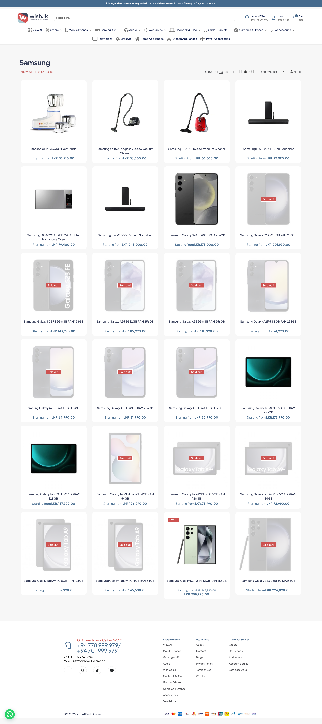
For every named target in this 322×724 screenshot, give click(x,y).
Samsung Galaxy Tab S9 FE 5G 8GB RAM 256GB (268, 410)
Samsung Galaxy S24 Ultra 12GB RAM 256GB (197, 580)
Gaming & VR (171, 657)
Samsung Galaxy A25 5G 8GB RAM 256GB (268, 321)
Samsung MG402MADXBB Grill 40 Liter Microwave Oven (53, 237)
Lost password (238, 669)
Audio (166, 663)
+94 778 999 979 (97, 645)
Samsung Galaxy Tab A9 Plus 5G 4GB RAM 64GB (268, 496)
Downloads (236, 651)
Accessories (170, 694)
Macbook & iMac (173, 676)
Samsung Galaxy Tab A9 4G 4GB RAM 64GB (125, 580)
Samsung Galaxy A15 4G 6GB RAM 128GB (197, 408)
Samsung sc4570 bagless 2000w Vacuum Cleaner (125, 151)
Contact (201, 651)
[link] (216, 72)
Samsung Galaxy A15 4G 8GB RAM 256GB (125, 408)
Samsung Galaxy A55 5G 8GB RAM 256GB (197, 321)
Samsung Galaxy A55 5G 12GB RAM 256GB (125, 321)
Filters (297, 71)
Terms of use (203, 669)
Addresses (235, 657)
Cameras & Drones (174, 688)
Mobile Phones (172, 651)
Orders (233, 644)
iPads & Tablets (172, 682)
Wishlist (201, 676)
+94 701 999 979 (97, 650)
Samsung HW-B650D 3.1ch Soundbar (268, 149)
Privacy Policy (204, 663)
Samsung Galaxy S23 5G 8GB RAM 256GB (268, 235)
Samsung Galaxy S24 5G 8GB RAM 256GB (197, 235)
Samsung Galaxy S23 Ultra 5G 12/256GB (268, 580)
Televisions (169, 701)
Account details (238, 663)
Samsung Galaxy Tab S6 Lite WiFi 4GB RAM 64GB (125, 496)
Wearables (169, 669)
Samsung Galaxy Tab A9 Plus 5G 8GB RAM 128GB (197, 496)
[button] (10, 714)
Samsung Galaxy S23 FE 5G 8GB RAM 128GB (54, 321)
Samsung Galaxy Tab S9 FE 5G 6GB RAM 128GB (53, 496)
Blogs (199, 657)
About (200, 644)
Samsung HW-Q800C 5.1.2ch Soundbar (125, 235)
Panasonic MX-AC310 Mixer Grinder (53, 149)
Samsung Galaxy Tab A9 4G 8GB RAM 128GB (54, 580)
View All (167, 644)
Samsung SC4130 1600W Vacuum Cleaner (196, 149)
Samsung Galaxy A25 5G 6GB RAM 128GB (54, 408)
